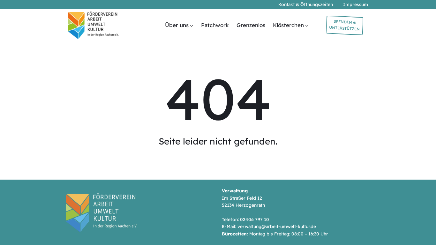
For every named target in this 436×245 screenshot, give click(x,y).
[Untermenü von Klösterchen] (306, 25)
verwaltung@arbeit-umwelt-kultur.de (276, 226)
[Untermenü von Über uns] (191, 25)
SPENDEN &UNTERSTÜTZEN (344, 25)
